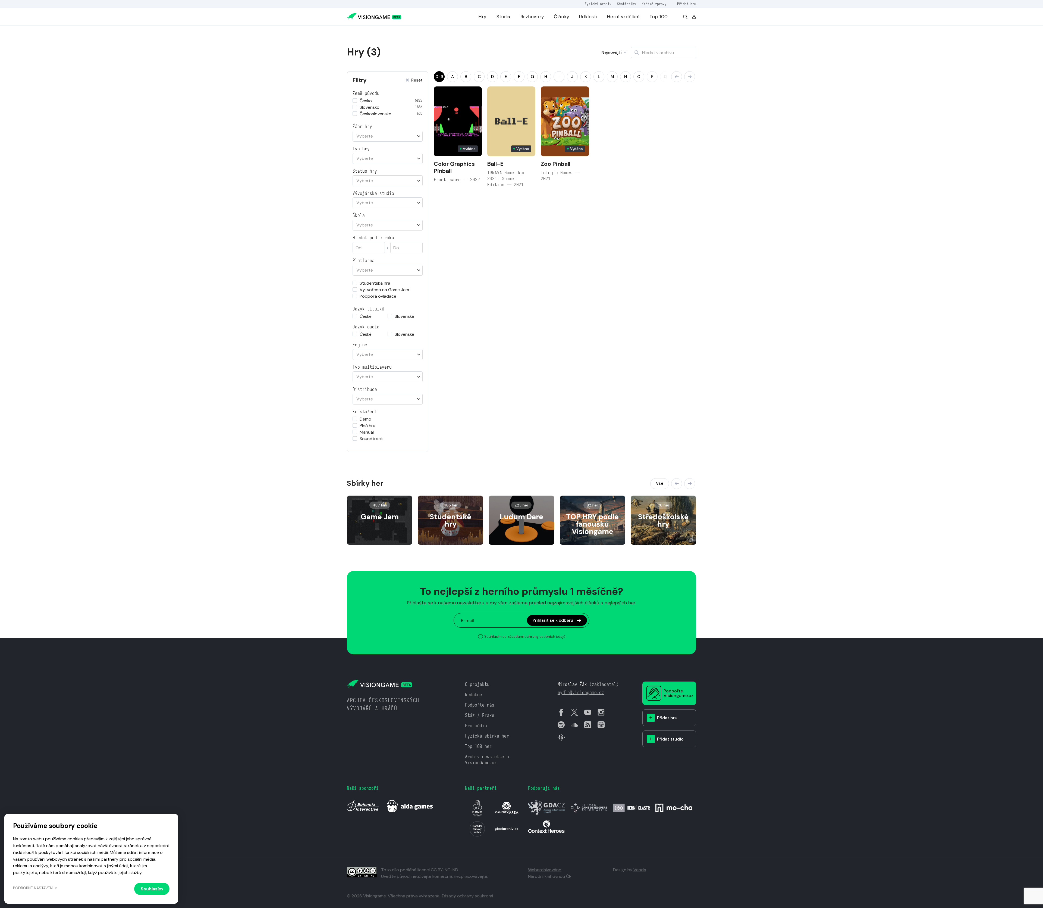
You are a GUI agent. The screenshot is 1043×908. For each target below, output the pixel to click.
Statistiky (626, 4)
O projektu (477, 684)
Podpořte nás (479, 705)
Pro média (476, 726)
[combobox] (388, 136)
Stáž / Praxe (479, 715)
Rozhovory (532, 17)
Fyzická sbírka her (487, 736)
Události (588, 17)
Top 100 (658, 17)
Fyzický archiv (598, 4)
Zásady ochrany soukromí (467, 896)
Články (561, 17)
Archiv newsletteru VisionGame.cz (487, 760)
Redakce (473, 695)
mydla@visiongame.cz (581, 692)
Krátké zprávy (654, 4)
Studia (503, 17)
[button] (676, 76)
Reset (417, 80)
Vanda (639, 870)
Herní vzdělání (623, 17)
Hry (482, 17)
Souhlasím (152, 889)
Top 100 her (478, 746)
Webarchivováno (544, 870)
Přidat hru (686, 4)
